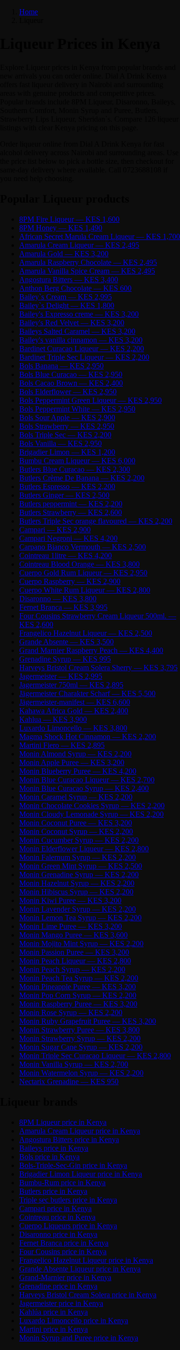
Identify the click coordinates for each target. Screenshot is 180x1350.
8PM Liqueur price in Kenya (63, 1122)
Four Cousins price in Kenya (63, 1251)
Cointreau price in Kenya (57, 1217)
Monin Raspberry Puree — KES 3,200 (78, 1004)
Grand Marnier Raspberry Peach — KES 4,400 (91, 650)
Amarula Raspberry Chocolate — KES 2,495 (88, 262)
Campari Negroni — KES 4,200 (68, 538)
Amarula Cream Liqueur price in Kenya (79, 1131)
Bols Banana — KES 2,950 (61, 366)
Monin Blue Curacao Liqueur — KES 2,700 (87, 780)
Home (28, 12)
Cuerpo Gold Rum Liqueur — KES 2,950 (83, 573)
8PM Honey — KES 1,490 (60, 228)
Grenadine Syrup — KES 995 (65, 659)
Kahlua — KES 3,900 (53, 719)
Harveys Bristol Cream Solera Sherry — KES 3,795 (98, 668)
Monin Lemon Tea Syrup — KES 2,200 (80, 918)
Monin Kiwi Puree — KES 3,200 (70, 900)
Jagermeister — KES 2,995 (60, 676)
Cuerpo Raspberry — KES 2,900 (69, 581)
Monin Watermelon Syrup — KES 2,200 (81, 1073)
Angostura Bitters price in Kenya (69, 1139)
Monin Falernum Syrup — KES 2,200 (77, 857)
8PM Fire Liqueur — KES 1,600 (69, 219)
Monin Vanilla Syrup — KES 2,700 (73, 1064)
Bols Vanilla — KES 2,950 (60, 443)
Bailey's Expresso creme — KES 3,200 (79, 314)
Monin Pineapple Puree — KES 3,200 (77, 987)
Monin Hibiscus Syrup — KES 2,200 (76, 892)
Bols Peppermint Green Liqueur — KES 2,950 (90, 400)
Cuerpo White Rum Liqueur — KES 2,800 (84, 590)
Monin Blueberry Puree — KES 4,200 (77, 771)
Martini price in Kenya (53, 1329)
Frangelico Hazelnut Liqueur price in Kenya (86, 1260)
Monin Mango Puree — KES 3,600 (73, 935)
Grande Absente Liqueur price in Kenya (80, 1269)
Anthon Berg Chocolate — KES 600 (75, 288)
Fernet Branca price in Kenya (63, 1243)
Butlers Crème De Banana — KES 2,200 (81, 478)
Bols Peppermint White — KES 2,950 (77, 409)
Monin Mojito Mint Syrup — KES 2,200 (81, 943)
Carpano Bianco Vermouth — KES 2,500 (82, 547)
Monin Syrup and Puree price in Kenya (78, 1338)
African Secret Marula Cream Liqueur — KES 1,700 (99, 236)
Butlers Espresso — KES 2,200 (67, 486)
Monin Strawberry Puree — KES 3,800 (79, 1030)
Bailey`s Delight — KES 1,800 (66, 305)
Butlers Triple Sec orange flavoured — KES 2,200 (95, 521)
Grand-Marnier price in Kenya (65, 1277)
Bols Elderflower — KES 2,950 (68, 392)
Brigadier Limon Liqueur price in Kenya (80, 1174)
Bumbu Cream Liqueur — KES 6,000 (77, 461)
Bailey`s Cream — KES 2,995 (65, 297)
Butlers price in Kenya (53, 1191)
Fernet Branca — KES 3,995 (63, 607)
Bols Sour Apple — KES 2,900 (67, 417)
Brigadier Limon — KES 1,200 (67, 452)
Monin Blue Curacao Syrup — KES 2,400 (84, 788)
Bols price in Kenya (49, 1157)
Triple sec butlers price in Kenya (68, 1200)
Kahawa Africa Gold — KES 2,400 (73, 711)
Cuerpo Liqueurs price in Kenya (68, 1226)
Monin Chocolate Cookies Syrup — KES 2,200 (92, 805)
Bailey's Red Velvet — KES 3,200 (71, 323)
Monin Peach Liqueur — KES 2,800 (75, 961)
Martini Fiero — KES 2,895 (62, 745)
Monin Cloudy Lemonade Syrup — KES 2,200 (91, 814)
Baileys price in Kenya (53, 1148)
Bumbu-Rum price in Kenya (62, 1182)
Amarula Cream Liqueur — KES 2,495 (79, 245)
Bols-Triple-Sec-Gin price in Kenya (73, 1165)
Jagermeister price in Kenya (61, 1303)
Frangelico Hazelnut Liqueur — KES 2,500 (85, 633)
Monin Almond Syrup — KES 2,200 (75, 754)
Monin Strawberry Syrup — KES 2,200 (80, 1038)
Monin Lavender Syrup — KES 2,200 (77, 909)
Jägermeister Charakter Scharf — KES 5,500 (87, 693)
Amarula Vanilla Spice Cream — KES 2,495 (87, 271)
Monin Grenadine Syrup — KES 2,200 (79, 874)
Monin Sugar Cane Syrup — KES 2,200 (81, 1047)
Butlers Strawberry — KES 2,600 (70, 512)
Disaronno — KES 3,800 (57, 599)
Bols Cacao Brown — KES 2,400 (71, 383)
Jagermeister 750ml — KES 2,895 (71, 685)
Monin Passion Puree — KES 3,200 (74, 952)
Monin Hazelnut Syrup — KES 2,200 (76, 883)
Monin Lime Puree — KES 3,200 (70, 926)
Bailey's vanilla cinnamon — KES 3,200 (81, 340)
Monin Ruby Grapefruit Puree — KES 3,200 (87, 1021)
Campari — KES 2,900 (55, 530)
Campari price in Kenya (55, 1208)
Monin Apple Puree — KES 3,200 (71, 762)
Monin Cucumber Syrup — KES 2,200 (79, 840)
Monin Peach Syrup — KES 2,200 (72, 969)
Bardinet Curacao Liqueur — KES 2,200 (81, 348)
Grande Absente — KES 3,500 (66, 642)
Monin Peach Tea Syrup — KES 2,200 (78, 978)
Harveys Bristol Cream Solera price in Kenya (87, 1295)
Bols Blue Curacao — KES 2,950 (70, 374)
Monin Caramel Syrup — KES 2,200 (75, 797)
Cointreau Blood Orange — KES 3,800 (79, 564)
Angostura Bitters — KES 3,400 (68, 279)
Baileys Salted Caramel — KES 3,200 (77, 331)
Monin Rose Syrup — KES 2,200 (70, 1012)
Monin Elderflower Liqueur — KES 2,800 (84, 849)
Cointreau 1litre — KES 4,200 (65, 555)
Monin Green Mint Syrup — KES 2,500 (80, 866)
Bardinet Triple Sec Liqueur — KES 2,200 (84, 357)
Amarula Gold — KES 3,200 (63, 254)
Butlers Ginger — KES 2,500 (64, 495)
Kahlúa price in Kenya (53, 1312)
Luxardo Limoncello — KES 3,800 (73, 728)
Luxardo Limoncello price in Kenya (73, 1320)
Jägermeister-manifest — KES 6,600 (74, 702)
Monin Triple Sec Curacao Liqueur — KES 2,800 (95, 1056)
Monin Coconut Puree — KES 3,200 (75, 823)
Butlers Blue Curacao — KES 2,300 (74, 469)
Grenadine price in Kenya (58, 1286)
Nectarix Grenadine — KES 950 (69, 1081)
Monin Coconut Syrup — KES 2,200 (76, 831)
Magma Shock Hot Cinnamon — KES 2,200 (87, 736)
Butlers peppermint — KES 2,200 (70, 504)
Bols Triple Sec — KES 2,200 (65, 435)
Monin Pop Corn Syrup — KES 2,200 (77, 995)
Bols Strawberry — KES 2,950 (66, 426)
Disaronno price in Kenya (58, 1234)
